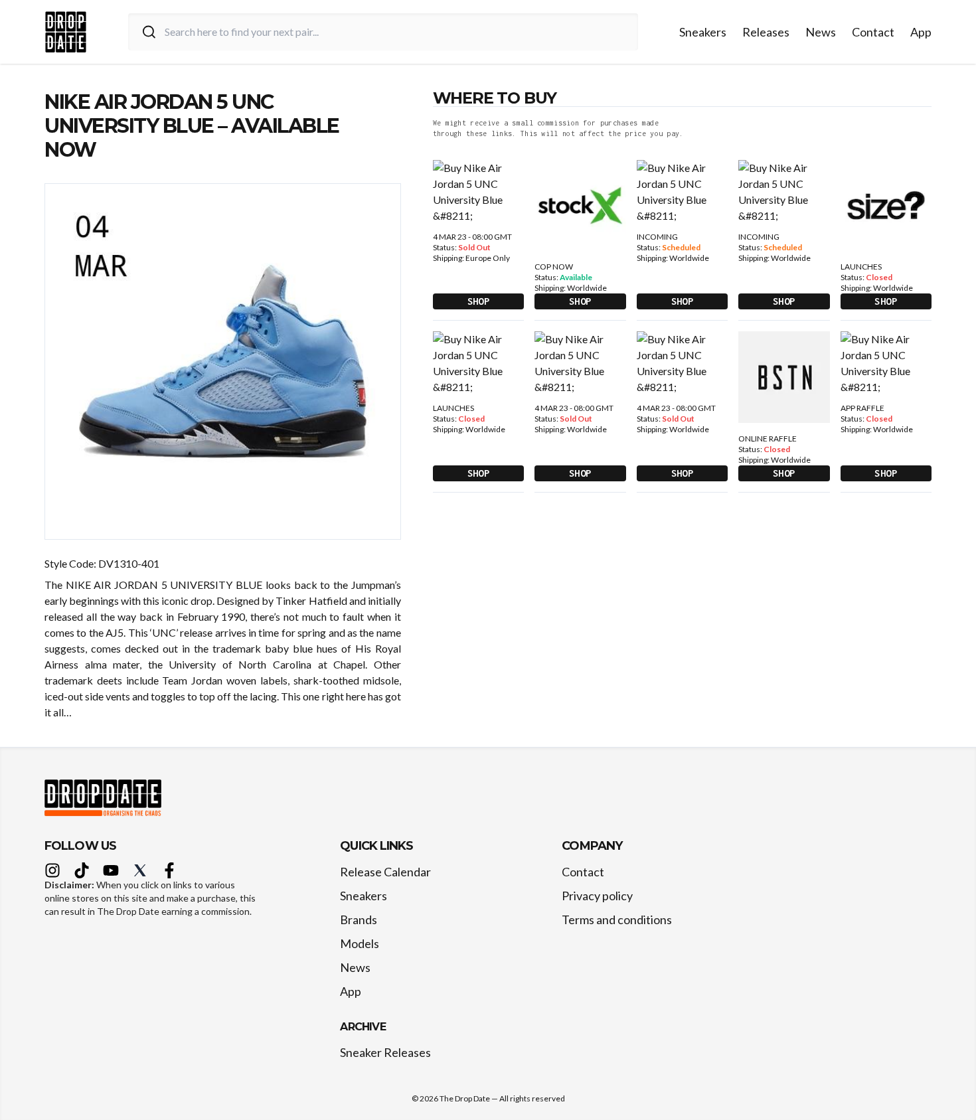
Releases (765, 32)
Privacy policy (597, 895)
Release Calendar (385, 871)
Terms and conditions (617, 919)
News (820, 32)
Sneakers (702, 32)
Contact (873, 32)
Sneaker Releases (385, 1052)
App (921, 32)
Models (359, 943)
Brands (358, 919)
